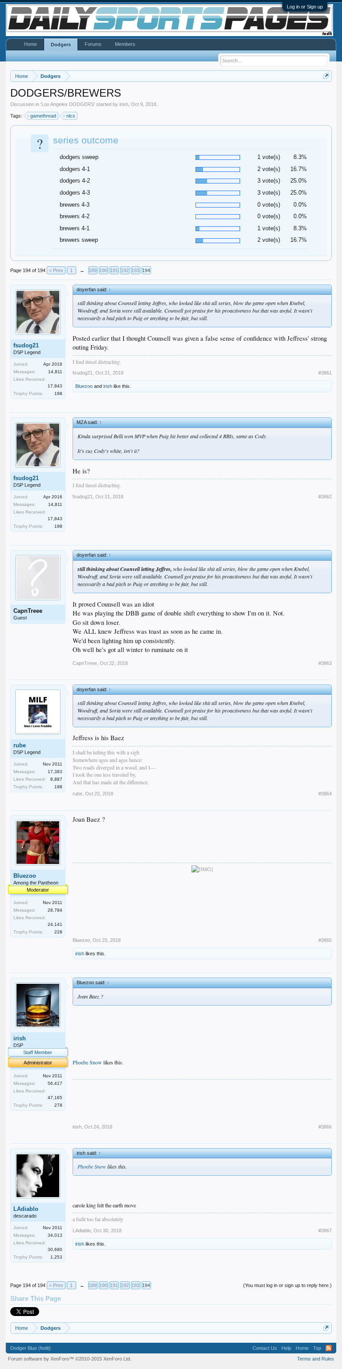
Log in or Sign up (305, 6)
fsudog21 (26, 345)
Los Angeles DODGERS (67, 104)
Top (317, 1348)
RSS (329, 1348)
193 (135, 270)
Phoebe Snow (87, 1062)
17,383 (55, 771)
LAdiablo (25, 1209)
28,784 (55, 910)
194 (146, 270)
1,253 (56, 1257)
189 (93, 270)
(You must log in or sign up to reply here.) (287, 1285)
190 (103, 270)
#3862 (325, 496)
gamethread (43, 115)
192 (125, 270)
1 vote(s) (268, 157)
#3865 (325, 940)
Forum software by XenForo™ (69, 1358)
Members (125, 44)
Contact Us (264, 1348)
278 (58, 1105)
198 (58, 393)
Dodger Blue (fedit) (30, 1348)
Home (30, 44)
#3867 (325, 1230)
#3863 (325, 663)
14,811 (55, 371)
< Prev (56, 270)
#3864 (325, 793)
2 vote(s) (268, 169)
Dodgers (61, 44)
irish (123, 104)
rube (19, 745)
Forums (93, 44)
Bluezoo (84, 386)
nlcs (70, 115)
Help (286, 1348)
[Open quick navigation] (326, 76)
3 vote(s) (268, 180)
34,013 (55, 1235)
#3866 (325, 1126)
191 (114, 270)
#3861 (325, 372)
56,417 (55, 1083)
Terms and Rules (315, 1358)
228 (58, 931)
